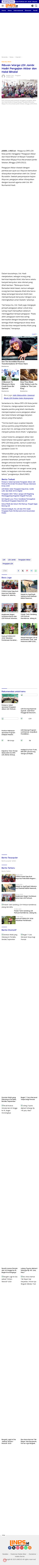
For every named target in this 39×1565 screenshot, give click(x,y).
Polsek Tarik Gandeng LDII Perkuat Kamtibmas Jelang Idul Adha (29, 616)
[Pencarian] (36, 6)
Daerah (4, 62)
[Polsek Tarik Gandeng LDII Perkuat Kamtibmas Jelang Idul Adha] (29, 607)
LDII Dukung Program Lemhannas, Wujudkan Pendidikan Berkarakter (29, 732)
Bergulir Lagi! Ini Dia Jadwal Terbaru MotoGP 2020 (9, 1441)
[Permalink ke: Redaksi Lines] (3, 76)
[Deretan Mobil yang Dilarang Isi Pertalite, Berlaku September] (10, 1014)
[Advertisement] (19, 32)
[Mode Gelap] (32, 6)
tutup (3, 1535)
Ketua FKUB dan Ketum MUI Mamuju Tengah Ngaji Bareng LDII (19, 505)
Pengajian (18, 75)
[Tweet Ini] (22, 570)
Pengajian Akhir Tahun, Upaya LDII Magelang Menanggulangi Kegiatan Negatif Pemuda (18, 495)
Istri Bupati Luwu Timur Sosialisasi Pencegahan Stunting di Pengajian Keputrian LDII (18, 500)
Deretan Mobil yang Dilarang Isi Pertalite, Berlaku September (9, 1099)
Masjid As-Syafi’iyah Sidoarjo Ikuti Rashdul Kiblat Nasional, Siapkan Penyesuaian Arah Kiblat (29, 596)
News (9, 62)
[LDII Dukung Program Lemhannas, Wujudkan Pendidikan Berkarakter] (29, 722)
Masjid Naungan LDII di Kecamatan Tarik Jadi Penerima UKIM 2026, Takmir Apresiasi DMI (29, 640)
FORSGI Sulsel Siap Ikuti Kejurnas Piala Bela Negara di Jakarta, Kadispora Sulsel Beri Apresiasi (10, 593)
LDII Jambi (12, 560)
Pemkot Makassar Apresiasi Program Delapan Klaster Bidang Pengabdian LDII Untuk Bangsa (9, 733)
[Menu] (3, 6)
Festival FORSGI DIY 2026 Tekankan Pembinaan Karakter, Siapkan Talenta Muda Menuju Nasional (10, 638)
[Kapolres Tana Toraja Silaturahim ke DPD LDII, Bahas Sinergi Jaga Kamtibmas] (10, 744)
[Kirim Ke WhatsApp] (35, 570)
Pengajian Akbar (25, 560)
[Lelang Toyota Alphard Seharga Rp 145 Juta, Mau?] (29, 1185)
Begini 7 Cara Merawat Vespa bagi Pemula (29, 1098)
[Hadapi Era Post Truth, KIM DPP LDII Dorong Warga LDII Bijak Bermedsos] (29, 743)
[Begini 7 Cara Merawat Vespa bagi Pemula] (29, 1014)
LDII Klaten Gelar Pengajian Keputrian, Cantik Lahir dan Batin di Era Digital (18, 490)
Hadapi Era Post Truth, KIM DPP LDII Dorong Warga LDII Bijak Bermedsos (29, 752)
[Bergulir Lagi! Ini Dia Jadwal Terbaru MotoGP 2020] (10, 1356)
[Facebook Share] (18, 570)
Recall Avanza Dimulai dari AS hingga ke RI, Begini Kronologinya (9, 1270)
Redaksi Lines (10, 75)
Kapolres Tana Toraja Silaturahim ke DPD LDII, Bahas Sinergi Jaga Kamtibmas (9, 753)
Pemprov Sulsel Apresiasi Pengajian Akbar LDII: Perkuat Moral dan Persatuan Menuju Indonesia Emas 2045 (19, 484)
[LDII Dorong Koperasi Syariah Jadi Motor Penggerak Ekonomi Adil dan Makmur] (29, 700)
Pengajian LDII (8, 564)
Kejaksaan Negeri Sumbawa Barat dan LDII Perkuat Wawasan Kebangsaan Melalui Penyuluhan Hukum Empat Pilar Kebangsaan (10, 616)
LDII (4, 560)
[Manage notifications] (4, 1560)
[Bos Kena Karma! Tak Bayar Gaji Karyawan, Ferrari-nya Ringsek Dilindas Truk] (29, 1356)
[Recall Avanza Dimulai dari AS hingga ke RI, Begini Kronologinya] (10, 1185)
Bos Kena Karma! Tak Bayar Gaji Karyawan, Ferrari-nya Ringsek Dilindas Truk (29, 1441)
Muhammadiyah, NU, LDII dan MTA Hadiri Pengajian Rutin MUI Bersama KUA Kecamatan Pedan (18, 511)
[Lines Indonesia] (11, 6)
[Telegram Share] (31, 570)
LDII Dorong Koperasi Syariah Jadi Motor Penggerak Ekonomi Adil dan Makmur (28, 711)
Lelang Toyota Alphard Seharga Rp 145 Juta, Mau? (29, 1270)
